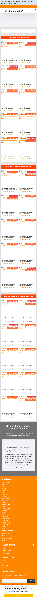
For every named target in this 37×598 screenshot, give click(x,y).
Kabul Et (18, 595)
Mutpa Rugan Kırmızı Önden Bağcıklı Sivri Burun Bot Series (9, 60)
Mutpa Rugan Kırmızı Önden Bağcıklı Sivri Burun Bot (26, 60)
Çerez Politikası (11, 591)
